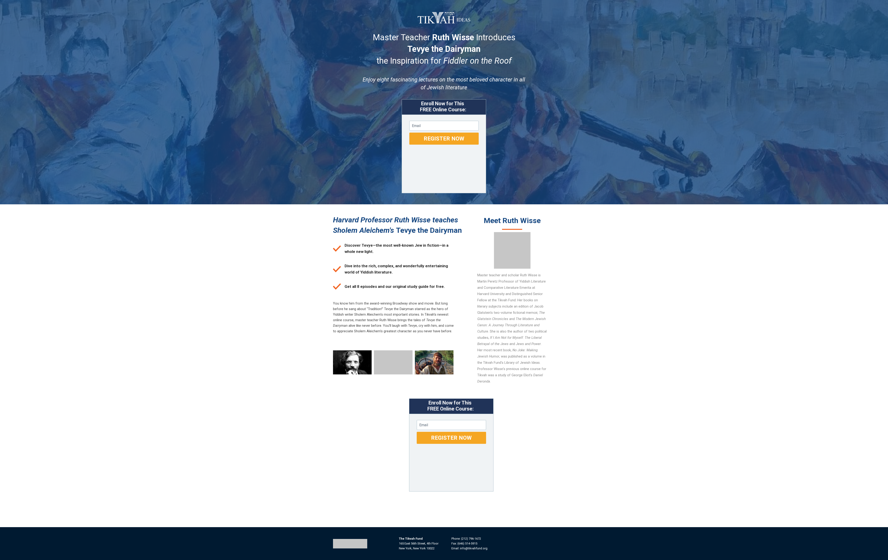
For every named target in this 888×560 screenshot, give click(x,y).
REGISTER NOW (444, 138)
